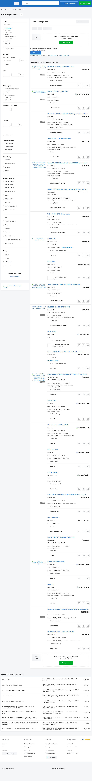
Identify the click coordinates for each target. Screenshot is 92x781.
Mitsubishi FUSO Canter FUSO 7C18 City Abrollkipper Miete (67, 114)
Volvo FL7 (50, 584)
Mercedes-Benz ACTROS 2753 (57, 425)
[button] (83, 85)
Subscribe (36, 53)
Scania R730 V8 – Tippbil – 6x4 (57, 91)
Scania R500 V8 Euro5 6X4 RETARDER (60, 537)
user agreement (64, 55)
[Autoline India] (6, 3)
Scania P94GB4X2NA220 (55, 561)
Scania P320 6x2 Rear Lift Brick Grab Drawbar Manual (65, 352)
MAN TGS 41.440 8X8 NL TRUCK (58, 307)
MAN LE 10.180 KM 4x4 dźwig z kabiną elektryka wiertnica (67, 189)
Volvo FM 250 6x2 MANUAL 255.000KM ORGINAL (64, 284)
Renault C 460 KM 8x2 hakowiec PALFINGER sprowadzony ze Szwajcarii (20, 723)
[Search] (24, 3)
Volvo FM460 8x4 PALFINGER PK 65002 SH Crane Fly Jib (66, 495)
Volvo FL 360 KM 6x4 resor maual (58, 214)
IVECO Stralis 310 (53, 517)
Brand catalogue (28, 756)
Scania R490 (51, 400)
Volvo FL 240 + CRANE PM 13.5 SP (59, 138)
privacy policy (53, 55)
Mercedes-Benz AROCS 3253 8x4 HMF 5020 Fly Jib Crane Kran (68, 609)
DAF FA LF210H (52, 449)
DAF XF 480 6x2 (52, 472)
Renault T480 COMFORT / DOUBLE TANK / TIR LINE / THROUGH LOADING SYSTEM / (18, 707)
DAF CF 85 (51, 261)
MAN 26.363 (51, 331)
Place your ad (66, 42)
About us (4, 744)
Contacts (4, 750)
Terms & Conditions (29, 744)
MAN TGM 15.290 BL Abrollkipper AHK (60, 66)
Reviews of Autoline (29, 753)
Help (3, 747)
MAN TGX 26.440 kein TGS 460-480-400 (60, 632)
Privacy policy (28, 747)
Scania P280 (51, 238)
